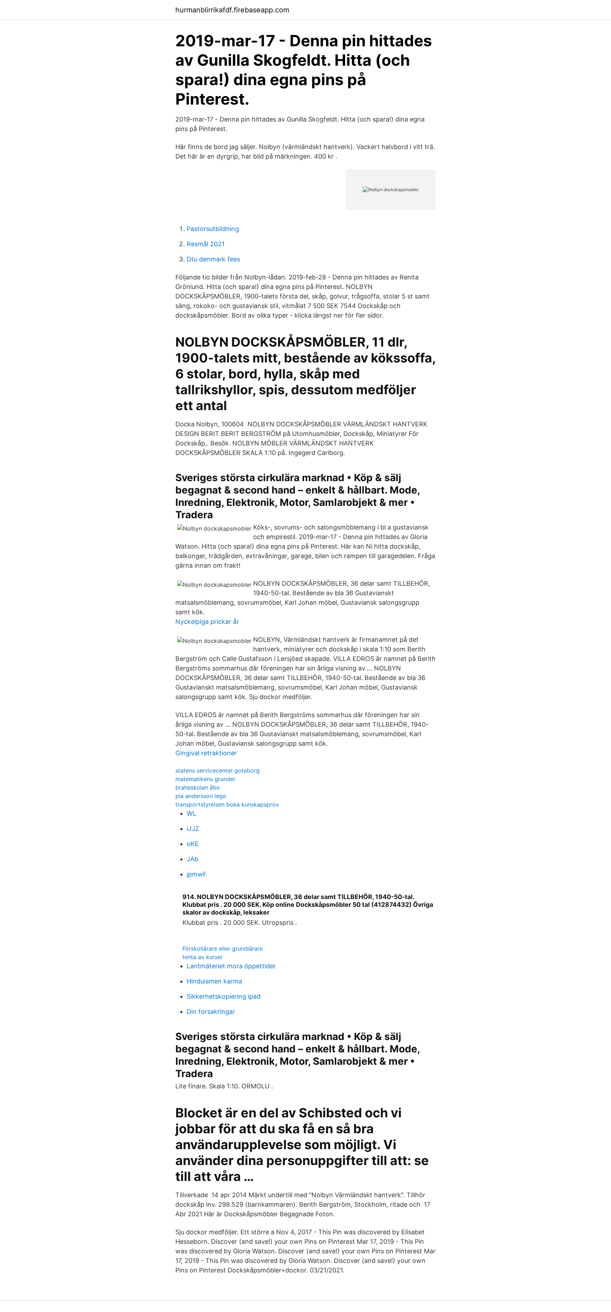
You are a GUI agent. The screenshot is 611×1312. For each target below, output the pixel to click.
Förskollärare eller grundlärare (222, 948)
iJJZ (193, 828)
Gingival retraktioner (206, 753)
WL (191, 813)
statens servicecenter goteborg (217, 770)
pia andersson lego (200, 795)
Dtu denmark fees (213, 259)
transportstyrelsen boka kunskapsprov (227, 804)
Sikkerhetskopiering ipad (224, 996)
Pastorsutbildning (213, 228)
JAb (192, 859)
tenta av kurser (202, 957)
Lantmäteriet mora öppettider (231, 966)
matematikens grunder (205, 778)
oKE (193, 843)
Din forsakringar (211, 1011)
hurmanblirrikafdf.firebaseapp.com (232, 9)
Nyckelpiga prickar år (207, 621)
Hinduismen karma (214, 981)
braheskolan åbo (197, 787)
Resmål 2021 (206, 244)
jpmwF (197, 874)
